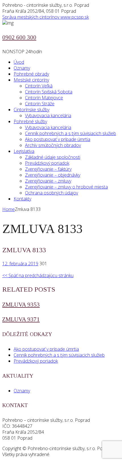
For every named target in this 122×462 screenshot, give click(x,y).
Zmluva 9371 (21, 319)
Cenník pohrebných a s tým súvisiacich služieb (70, 133)
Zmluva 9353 (21, 304)
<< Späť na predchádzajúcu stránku (37, 275)
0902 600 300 (19, 37)
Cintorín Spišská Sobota (48, 92)
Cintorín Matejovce (44, 98)
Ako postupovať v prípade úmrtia (57, 139)
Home (8, 209)
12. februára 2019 (20, 263)
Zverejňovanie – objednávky (52, 175)
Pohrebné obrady (31, 74)
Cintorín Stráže (39, 103)
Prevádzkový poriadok (47, 163)
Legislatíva (24, 151)
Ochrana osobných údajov (51, 193)
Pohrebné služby (30, 121)
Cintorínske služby (31, 109)
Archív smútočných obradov (53, 145)
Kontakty (22, 199)
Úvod (19, 62)
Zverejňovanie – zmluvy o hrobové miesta (66, 187)
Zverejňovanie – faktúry (48, 169)
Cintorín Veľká (38, 86)
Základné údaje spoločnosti (52, 157)
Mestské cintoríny (31, 80)
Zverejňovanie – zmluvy (48, 181)
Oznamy (22, 68)
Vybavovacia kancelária (48, 115)
